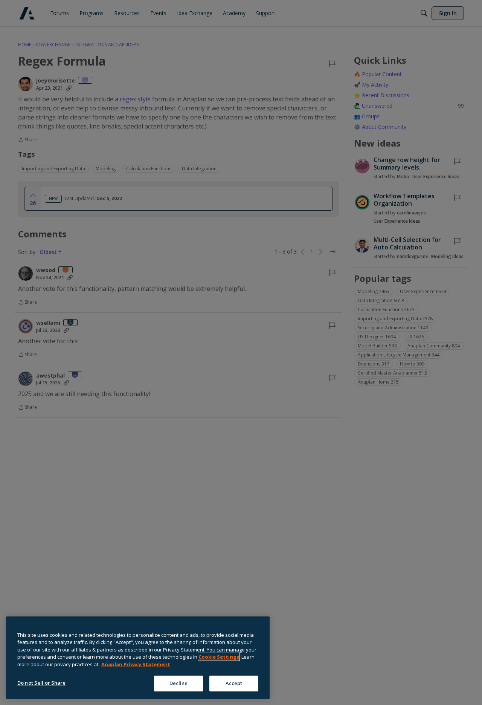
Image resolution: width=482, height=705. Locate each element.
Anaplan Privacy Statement (135, 664)
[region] (138, 657)
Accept (234, 683)
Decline (178, 683)
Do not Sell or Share (41, 682)
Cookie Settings (218, 656)
